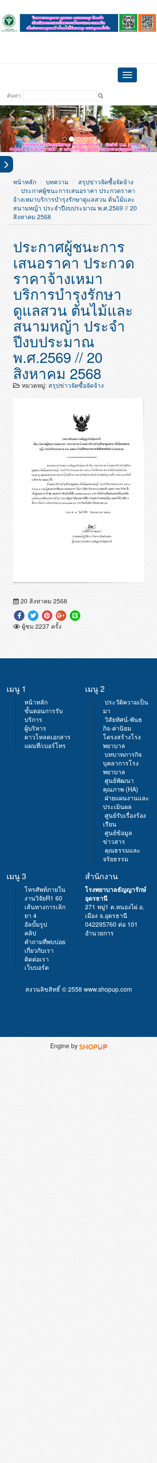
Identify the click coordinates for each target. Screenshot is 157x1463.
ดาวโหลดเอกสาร (47, 736)
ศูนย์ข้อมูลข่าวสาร (117, 837)
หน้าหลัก (24, 181)
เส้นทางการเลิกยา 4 (44, 911)
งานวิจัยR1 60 (43, 898)
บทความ (57, 181)
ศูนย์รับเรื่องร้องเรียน (124, 819)
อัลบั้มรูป (35, 924)
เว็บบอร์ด (36, 967)
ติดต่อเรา (36, 959)
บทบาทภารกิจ (123, 754)
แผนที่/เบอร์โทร (45, 745)
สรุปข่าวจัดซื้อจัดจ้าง (105, 181)
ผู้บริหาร (35, 728)
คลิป (30, 932)
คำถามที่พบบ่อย (44, 941)
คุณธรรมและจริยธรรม (121, 854)
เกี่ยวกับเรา (39, 950)
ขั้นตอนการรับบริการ (43, 715)
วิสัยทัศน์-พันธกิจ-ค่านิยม (122, 723)
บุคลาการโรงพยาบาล (121, 767)
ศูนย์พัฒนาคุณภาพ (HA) (120, 784)
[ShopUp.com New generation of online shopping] (93, 1045)
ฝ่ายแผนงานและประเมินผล (126, 802)
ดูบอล (78, 37)
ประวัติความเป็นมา (125, 706)
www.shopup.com (108, 989)
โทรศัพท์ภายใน (44, 889)
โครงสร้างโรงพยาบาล (122, 741)
